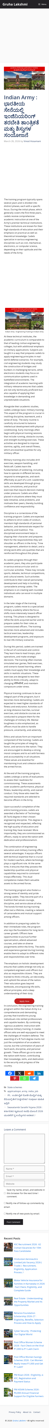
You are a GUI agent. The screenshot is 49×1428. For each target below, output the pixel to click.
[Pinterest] (14, 1078)
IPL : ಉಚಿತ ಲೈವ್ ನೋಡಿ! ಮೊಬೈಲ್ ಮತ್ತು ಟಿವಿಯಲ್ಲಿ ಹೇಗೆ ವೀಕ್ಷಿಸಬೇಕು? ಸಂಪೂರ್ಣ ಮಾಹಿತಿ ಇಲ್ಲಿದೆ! (24, 1099)
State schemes (14, 1087)
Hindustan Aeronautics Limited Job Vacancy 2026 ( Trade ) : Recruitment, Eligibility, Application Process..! (28, 1265)
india (31, 1091)
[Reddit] (29, 1073)
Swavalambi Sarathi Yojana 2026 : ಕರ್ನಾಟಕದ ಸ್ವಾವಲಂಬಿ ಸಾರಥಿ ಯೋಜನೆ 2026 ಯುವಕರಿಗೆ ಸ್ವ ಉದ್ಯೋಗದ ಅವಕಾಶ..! (23, 1111)
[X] (19, 1073)
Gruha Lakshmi (15, 4)
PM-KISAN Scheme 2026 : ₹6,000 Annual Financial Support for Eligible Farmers (29, 1393)
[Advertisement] (24, 34)
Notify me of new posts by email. (23, 1213)
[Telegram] (34, 1078)
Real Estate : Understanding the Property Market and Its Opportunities (28, 1302)
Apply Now (24, 1001)
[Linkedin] (39, 1073)
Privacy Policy (15, 1412)
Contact (36, 1412)
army (24, 1091)
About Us (27, 1412)
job (36, 1091)
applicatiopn (14, 1091)
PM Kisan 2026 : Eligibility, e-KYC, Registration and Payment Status (29, 1378)
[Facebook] (10, 1073)
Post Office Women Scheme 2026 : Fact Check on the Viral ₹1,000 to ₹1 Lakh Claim (29, 1345)
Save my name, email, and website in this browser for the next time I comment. (26, 1193)
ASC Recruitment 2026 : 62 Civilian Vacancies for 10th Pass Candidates (27, 1247)
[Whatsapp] (24, 1078)
